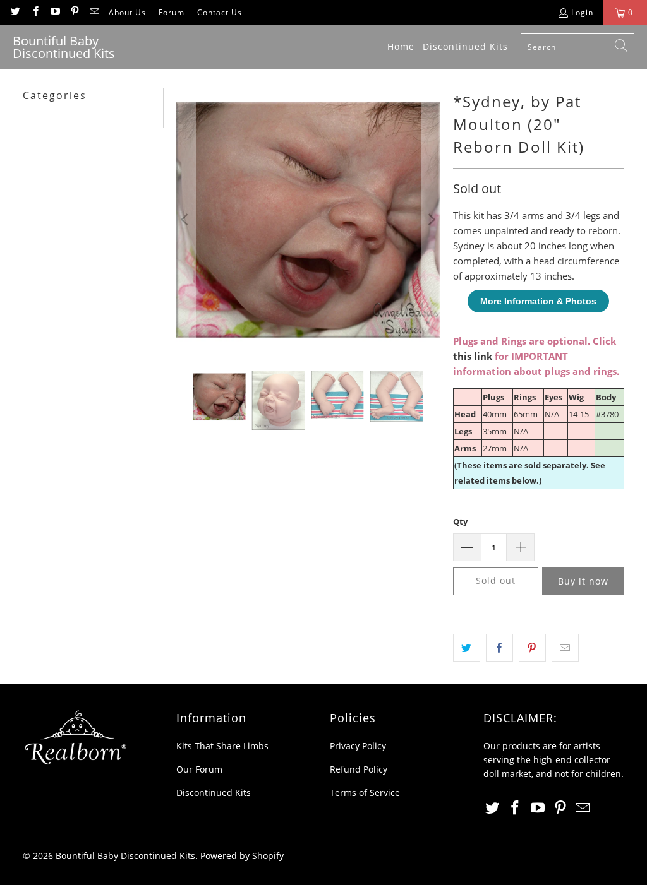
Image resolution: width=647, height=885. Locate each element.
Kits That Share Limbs (222, 746)
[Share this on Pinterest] (532, 648)
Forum (171, 12)
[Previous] (186, 220)
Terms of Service (365, 793)
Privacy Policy (358, 746)
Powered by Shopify (242, 856)
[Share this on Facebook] (499, 648)
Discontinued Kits (213, 793)
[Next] (431, 220)
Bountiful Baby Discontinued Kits (125, 856)
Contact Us (219, 12)
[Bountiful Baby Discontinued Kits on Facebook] (34, 12)
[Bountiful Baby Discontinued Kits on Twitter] (14, 12)
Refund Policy (358, 769)
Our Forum (199, 769)
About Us (127, 12)
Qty (460, 521)
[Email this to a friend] (565, 648)
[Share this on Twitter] (466, 648)
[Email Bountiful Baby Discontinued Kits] (93, 12)
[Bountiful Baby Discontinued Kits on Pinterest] (74, 12)
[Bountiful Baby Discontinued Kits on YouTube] (54, 12)
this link (472, 356)
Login (582, 12)
